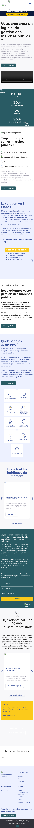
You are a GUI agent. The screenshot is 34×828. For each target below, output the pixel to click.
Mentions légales (6, 791)
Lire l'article (12, 514)
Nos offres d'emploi (16, 733)
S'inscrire (17, 599)
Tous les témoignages (17, 695)
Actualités (20, 776)
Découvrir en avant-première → (17, 14)
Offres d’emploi (22, 781)
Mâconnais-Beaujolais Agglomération (13, 669)
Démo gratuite (8, 65)
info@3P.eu (21, 799)
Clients (19, 779)
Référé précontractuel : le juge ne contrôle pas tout (17, 498)
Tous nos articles (17, 524)
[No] (32, 823)
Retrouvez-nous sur (23, 802)
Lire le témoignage (15, 686)
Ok (17, 826)
